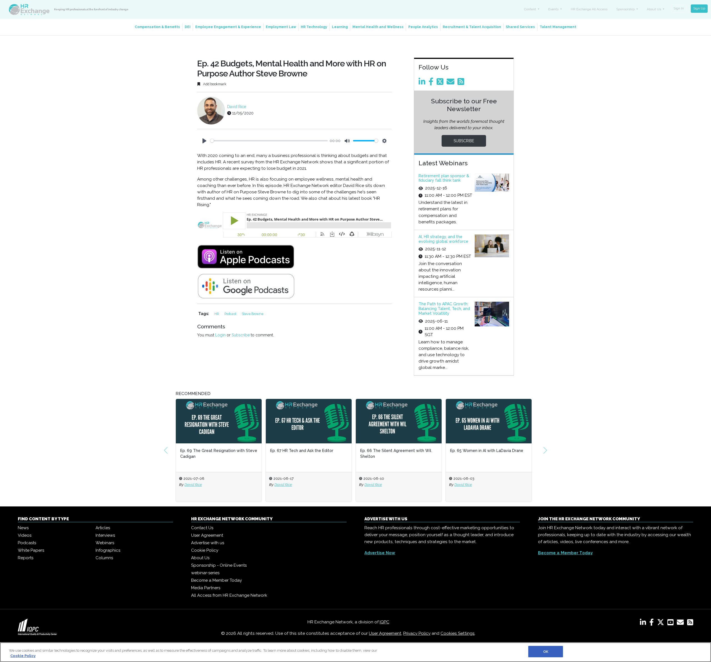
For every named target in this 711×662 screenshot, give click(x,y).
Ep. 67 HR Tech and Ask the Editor (301, 450)
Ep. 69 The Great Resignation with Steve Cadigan (218, 453)
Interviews (105, 535)
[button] (166, 450)
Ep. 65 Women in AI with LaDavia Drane (486, 450)
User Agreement (207, 535)
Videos (24, 535)
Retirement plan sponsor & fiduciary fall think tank (444, 178)
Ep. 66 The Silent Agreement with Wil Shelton (395, 453)
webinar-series (205, 572)
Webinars (105, 542)
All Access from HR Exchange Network (229, 595)
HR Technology (314, 27)
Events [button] (553, 9)
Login (220, 335)
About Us (200, 557)
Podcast (230, 314)
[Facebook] (432, 83)
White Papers (31, 550)
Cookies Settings (457, 633)
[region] (355, 652)
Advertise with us (207, 542)
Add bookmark (214, 84)
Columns (104, 557)
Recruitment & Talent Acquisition (472, 27)
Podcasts (27, 542)
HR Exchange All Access (589, 9)
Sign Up (699, 8)
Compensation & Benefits (157, 27)
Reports (25, 557)
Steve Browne (252, 314)
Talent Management (558, 27)
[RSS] (690, 623)
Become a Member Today (216, 580)
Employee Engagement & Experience (228, 27)
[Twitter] (441, 83)
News (23, 527)
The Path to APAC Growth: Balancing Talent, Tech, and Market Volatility (444, 309)
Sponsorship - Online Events (219, 565)
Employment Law (281, 27)
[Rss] (461, 83)
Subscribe (241, 335)
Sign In (679, 8)
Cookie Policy (204, 550)
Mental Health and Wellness (378, 27)
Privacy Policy (416, 633)
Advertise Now (379, 552)
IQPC (384, 621)
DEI (188, 27)
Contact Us (202, 527)
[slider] (269, 140)
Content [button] (530, 9)
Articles (103, 527)
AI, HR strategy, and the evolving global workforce (443, 239)
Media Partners (205, 587)
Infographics (108, 550)
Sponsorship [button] (625, 9)
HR (217, 314)
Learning (340, 27)
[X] (661, 623)
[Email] (451, 83)
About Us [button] (654, 9)
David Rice (236, 106)
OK (545, 651)
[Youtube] (671, 623)
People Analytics (423, 27)
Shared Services (520, 27)
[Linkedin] (423, 83)
